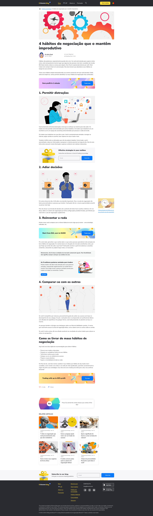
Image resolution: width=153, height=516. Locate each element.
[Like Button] (40, 387)
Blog (59, 3)
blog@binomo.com (88, 486)
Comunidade (74, 497)
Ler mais (44, 274)
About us (72, 3)
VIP (66, 3)
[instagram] (89, 490)
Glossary (73, 500)
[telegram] (85, 490)
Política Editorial (75, 495)
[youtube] (94, 490)
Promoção (80, 3)
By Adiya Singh (49, 54)
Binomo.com (74, 484)
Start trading (105, 3)
